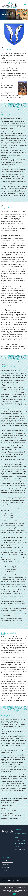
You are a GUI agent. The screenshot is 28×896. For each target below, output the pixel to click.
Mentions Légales (16, 880)
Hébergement (6, 867)
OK (14, 893)
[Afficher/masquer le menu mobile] (25, 4)
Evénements (6, 864)
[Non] (26, 890)
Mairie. (9, 100)
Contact (22, 846)
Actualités (5, 860)
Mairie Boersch (22, 849)
